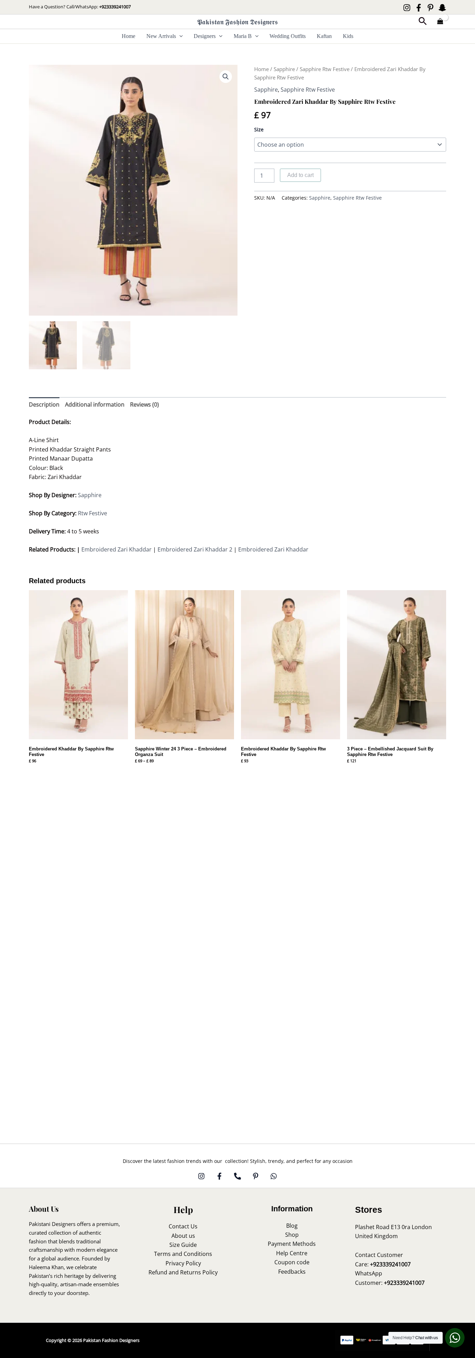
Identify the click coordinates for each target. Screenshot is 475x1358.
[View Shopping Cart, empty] (440, 22)
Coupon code (291, 1262)
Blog (292, 1225)
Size (259, 129)
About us (183, 1236)
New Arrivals (161, 36)
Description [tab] (44, 404)
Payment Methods (292, 1244)
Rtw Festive (92, 513)
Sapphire (284, 68)
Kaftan (324, 36)
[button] (422, 21)
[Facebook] (418, 7)
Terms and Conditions (183, 1254)
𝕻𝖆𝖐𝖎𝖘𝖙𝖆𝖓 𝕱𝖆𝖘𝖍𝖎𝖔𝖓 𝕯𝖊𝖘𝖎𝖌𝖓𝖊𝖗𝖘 (237, 21)
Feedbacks (292, 1271)
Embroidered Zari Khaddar (116, 549)
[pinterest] (255, 1176)
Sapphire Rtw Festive (324, 68)
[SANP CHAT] (442, 7)
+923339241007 (115, 6)
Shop (292, 1235)
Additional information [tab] (94, 404)
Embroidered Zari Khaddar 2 (195, 549)
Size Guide (183, 1245)
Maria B (243, 36)
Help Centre (291, 1253)
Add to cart (300, 175)
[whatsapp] (273, 1176)
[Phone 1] (237, 1176)
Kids (348, 36)
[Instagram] (407, 7)
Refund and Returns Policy (183, 1272)
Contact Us (183, 1226)
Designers (205, 36)
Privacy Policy (183, 1263)
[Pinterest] (430, 7)
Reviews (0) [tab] (144, 404)
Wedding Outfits (287, 36)
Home (128, 36)
